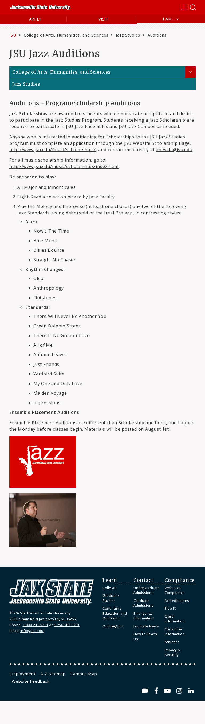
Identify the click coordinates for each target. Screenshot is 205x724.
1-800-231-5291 (35, 624)
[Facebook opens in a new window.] (157, 690)
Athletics (172, 641)
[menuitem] (116, 587)
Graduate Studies (110, 598)
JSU (12, 35)
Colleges (109, 587)
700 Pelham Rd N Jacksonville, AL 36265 (42, 619)
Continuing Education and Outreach (114, 613)
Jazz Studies (128, 35)
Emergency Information (143, 616)
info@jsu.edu (32, 630)
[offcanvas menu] (188, 7)
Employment (22, 673)
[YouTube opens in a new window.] (168, 690)
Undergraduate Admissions (146, 590)
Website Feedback (30, 681)
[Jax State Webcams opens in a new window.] (146, 690)
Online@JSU (112, 626)
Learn (109, 580)
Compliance (180, 580)
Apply (35, 19)
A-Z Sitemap (53, 673)
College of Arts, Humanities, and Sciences (66, 35)
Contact (143, 580)
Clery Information (175, 619)
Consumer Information (175, 632)
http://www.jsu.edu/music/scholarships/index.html (64, 166)
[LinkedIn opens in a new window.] (191, 690)
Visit (103, 19)
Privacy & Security (172, 652)
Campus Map (83, 673)
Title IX (170, 608)
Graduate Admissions (143, 603)
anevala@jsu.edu (174, 150)
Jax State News (146, 626)
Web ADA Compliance (175, 590)
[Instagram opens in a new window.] (180, 690)
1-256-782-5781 (67, 624)
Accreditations (177, 600)
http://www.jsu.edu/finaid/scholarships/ (52, 150)
